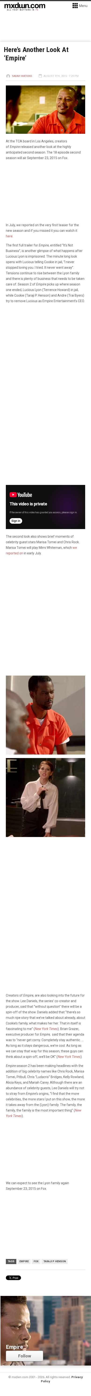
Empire (24, 1261)
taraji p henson (54, 1261)
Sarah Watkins (22, 76)
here (9, 236)
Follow (24, 1355)
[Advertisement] (45, 889)
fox (36, 1261)
